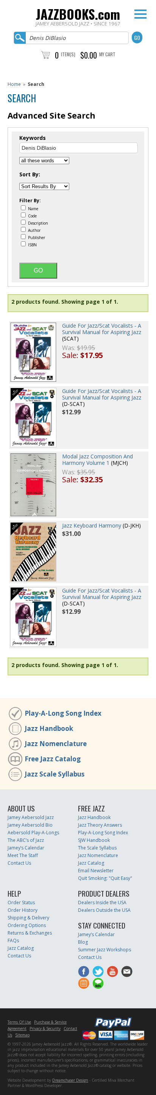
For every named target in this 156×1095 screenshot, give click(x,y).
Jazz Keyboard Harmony (91, 525)
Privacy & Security (45, 1028)
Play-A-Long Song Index (63, 713)
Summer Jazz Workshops (104, 949)
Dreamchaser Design (70, 1080)
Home (14, 84)
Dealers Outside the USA (104, 910)
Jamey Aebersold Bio (30, 825)
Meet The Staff (23, 855)
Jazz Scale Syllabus (54, 774)
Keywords (32, 138)
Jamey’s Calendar (26, 848)
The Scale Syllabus (97, 848)
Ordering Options (27, 925)
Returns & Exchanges (30, 933)
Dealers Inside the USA (102, 902)
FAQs (13, 940)
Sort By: (29, 174)
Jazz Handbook (49, 728)
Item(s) (68, 54)
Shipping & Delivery (28, 917)
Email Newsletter (96, 870)
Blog (83, 942)
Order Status (21, 902)
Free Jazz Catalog (53, 758)
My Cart (107, 54)
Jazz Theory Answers (100, 825)
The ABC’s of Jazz (26, 840)
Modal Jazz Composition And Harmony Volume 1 (97, 459)
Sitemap (22, 1035)
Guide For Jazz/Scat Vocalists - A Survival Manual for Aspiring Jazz (101, 329)
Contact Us (19, 863)
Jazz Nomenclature (56, 743)
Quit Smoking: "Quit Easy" (105, 878)
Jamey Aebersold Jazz (31, 817)
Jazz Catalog (91, 863)
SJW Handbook (94, 840)
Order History (22, 910)
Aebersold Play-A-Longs (33, 832)
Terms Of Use (19, 1022)
